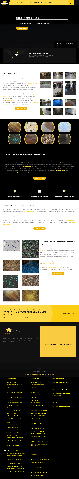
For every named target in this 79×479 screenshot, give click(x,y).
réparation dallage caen (38, 428)
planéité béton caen (36, 439)
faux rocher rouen (12, 424)
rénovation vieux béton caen (39, 410)
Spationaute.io (43, 372)
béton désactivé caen (37, 395)
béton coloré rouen (12, 405)
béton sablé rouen (11, 408)
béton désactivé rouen (13, 410)
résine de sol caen (36, 382)
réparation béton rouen (13, 395)
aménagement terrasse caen (39, 415)
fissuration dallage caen (38, 426)
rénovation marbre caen (38, 436)
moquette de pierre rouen (14, 402)
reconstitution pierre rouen (14, 474)
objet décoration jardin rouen (15, 430)
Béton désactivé (56, 399)
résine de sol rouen (12, 400)
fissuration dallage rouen (14, 390)
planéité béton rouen (11, 91)
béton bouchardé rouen (13, 418)
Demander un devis (68, 313)
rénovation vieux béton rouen (15, 437)
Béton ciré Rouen (11, 382)
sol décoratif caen (36, 408)
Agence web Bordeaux (49, 374)
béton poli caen (35, 400)
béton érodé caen (36, 402)
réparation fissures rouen (14, 397)
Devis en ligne (22, 28)
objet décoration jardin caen (39, 472)
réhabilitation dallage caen (39, 454)
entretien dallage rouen (13, 463)
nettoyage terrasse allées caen (40, 459)
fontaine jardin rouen (13, 427)
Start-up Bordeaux (40, 374)
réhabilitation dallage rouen (14, 466)
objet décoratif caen (37, 475)
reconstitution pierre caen (38, 462)
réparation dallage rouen (14, 392)
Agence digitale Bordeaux (30, 374)
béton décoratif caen (37, 418)
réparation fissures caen (38, 433)
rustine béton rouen (12, 387)
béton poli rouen (11, 413)
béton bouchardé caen (37, 405)
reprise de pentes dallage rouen (15, 453)
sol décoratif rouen (12, 435)
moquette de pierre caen (38, 384)
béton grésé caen (36, 397)
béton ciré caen (35, 387)
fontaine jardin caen (37, 470)
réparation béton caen (37, 431)
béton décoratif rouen (13, 445)
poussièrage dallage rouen (14, 384)
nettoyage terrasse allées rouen (15, 471)
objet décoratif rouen (13, 432)
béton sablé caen (35, 392)
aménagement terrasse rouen (15, 443)
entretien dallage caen (37, 452)
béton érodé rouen (12, 415)
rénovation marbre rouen (14, 448)
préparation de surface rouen (15, 468)
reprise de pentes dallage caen (39, 441)
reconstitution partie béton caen (40, 464)
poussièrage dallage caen (38, 420)
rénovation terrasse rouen (14, 440)
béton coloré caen (36, 390)
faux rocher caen (36, 467)
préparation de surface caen (39, 457)
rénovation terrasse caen (38, 413)
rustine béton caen (36, 423)
